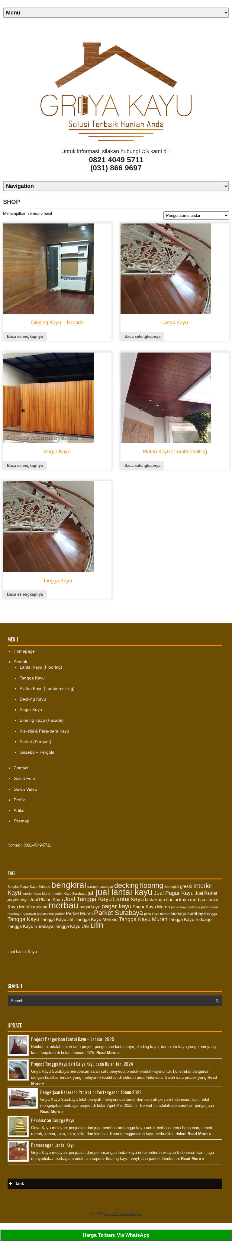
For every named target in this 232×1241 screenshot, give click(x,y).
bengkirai (68, 885)
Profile (20, 799)
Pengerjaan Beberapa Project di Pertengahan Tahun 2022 (91, 1092)
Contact (21, 767)
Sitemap (21, 820)
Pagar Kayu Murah (151, 906)
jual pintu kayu (18, 900)
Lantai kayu (128, 899)
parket (60, 914)
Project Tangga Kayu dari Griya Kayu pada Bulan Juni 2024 (82, 1063)
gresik (186, 886)
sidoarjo (178, 913)
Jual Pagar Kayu (174, 893)
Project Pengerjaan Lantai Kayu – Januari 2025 (72, 1039)
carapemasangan (100, 886)
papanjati (29, 914)
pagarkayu (89, 906)
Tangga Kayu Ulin (72, 926)
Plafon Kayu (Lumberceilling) (47, 688)
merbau (63, 905)
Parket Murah (79, 913)
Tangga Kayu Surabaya (30, 926)
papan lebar (45, 914)
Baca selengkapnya (25, 336)
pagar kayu (116, 906)
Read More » (108, 1052)
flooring (151, 885)
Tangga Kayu (32, 678)
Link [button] (20, 1183)
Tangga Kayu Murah (143, 919)
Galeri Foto (24, 778)
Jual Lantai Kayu (22, 951)
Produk (20, 661)
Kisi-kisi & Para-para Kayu (44, 731)
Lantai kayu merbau (185, 899)
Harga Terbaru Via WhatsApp (116, 1235)
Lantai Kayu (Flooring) (41, 667)
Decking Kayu (33, 699)
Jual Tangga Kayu (88, 899)
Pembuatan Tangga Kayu (52, 1120)
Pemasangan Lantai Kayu (53, 1144)
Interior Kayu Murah (36, 893)
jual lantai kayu (124, 892)
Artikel (19, 810)
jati (91, 893)
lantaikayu (155, 899)
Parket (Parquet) (35, 741)
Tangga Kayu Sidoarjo (190, 919)
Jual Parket (206, 893)
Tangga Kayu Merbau (97, 919)
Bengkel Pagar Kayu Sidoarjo (29, 886)
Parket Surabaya (118, 913)
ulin (97, 925)
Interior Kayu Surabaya (69, 893)
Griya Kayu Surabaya (123, 1213)
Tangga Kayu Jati (57, 919)
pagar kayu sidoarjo (185, 907)
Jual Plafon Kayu (46, 899)
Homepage (24, 651)
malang (40, 906)
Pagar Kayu (31, 709)
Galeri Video (25, 789)
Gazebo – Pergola (37, 752)
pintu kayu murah (156, 914)
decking (126, 885)
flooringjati (171, 886)
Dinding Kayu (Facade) (42, 720)
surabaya (196, 913)
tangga (212, 914)
